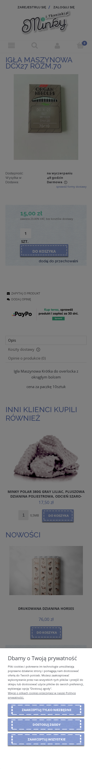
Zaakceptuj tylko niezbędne (46, 710)
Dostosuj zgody (47, 724)
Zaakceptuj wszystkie (47, 739)
